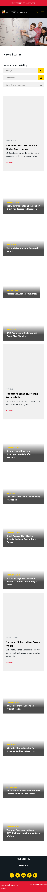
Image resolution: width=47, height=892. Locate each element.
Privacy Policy (5, 885)
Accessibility (14, 885)
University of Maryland (24, 3)
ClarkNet (23, 865)
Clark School (23, 859)
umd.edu (3, 888)
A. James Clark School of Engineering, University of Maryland (14, 8)
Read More (10, 162)
